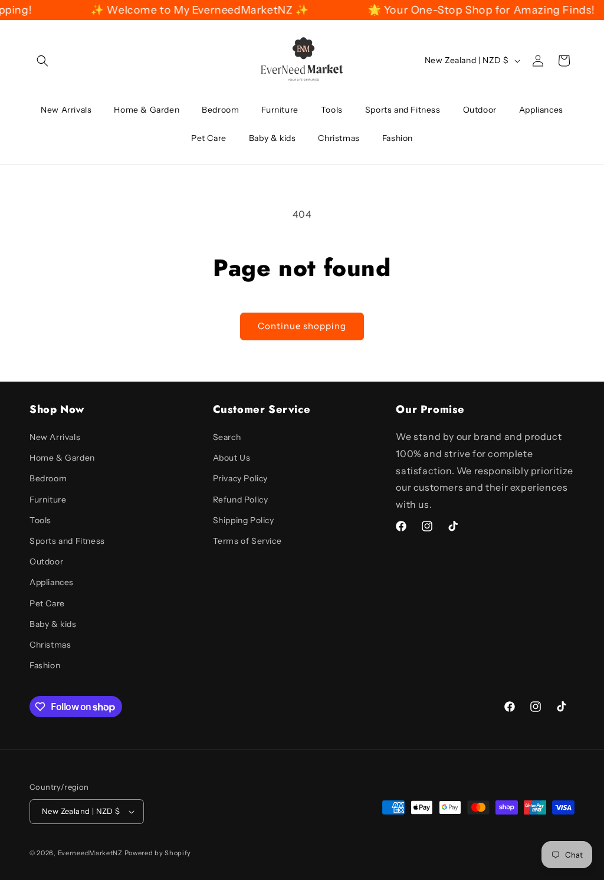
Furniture (47, 499)
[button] (42, 61)
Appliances (51, 582)
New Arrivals (54, 437)
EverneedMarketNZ (90, 853)
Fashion (44, 665)
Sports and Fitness (67, 541)
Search (227, 437)
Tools (40, 520)
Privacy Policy (240, 478)
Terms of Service (247, 541)
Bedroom (48, 478)
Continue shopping (302, 325)
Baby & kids (53, 624)
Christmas (50, 644)
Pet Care (47, 603)
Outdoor (46, 561)
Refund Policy (240, 499)
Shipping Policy (243, 520)
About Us (232, 457)
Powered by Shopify (158, 853)
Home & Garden (62, 457)
